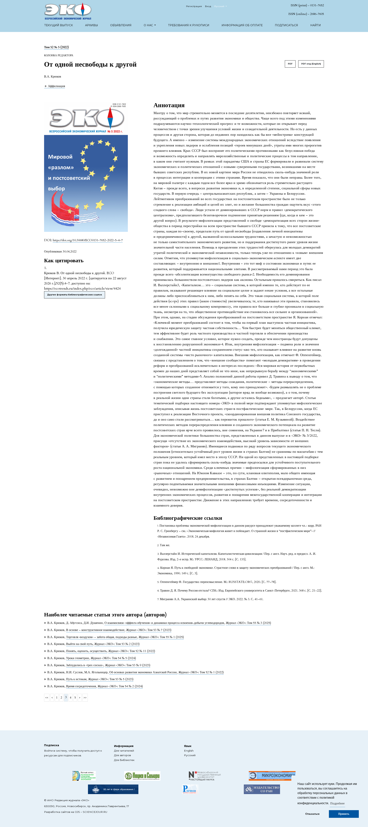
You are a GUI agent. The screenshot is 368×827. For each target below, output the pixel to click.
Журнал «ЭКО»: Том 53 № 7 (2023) (148, 630)
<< (46, 697)
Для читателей (124, 750)
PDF (290, 64)
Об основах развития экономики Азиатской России (143, 672)
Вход (208, 6)
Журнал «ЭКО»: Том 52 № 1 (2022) (201, 672)
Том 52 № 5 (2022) (56, 47)
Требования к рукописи (188, 25)
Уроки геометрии (78, 658)
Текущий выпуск (58, 25)
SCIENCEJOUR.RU (95, 811)
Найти (315, 25)
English (189, 750)
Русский (190, 755)
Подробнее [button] (337, 803)
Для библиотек (124, 760)
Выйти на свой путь (79, 644)
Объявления (120, 25)
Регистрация (194, 6)
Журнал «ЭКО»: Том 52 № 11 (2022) (131, 651)
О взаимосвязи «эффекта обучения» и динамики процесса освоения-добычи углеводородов (164, 623)
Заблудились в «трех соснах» (85, 665)
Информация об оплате (242, 25)
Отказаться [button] (312, 814)
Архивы (91, 25)
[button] (54, 86)
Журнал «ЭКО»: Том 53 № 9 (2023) (127, 665)
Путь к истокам (76, 679)
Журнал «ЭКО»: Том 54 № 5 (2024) (113, 658)
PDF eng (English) (311, 64)
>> (85, 697)
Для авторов (122, 755)
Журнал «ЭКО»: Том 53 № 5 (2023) (110, 679)
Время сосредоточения (81, 686)
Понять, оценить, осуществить (86, 651)
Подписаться (286, 25)
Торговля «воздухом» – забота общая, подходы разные (102, 637)
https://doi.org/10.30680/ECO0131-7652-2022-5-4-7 (88, 240)
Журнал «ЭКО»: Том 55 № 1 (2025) (161, 637)
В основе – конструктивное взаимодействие (95, 630)
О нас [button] (149, 25)
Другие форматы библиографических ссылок (74, 294)
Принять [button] (343, 814)
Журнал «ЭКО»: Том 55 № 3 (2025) (248, 623)
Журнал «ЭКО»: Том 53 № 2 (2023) (117, 644)
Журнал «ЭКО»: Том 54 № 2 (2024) (120, 686)
